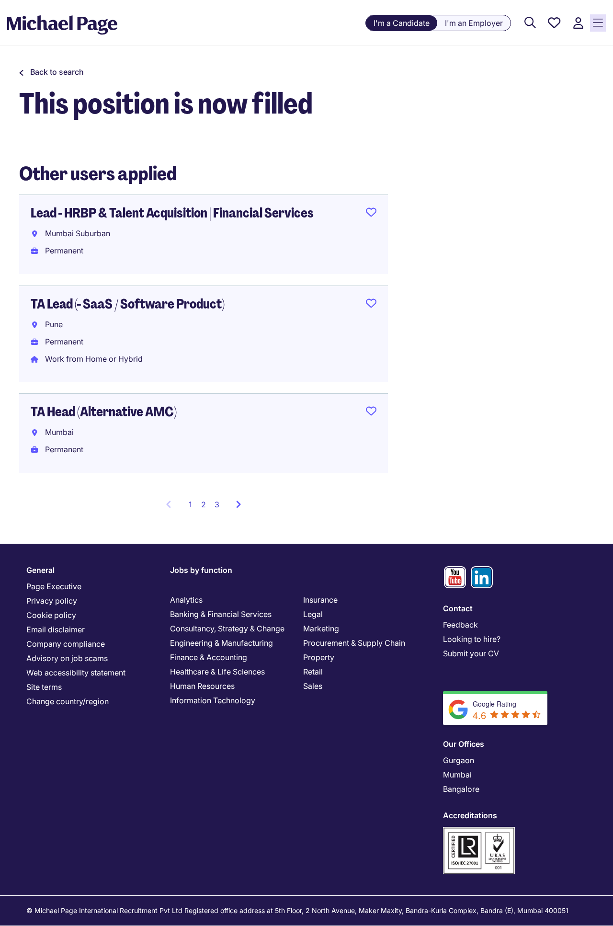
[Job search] (530, 23)
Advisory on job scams (67, 658)
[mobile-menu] (598, 23)
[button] (51, 72)
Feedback (460, 624)
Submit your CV (471, 653)
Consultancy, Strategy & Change (227, 628)
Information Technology (212, 700)
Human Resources (202, 686)
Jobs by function (201, 570)
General (40, 570)
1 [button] (193, 507)
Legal (313, 614)
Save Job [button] (371, 214)
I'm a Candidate (402, 23)
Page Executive (53, 586)
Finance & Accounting (208, 657)
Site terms (44, 687)
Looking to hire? (471, 639)
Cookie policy (51, 615)
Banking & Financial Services (221, 614)
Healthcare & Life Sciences (217, 671)
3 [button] (217, 504)
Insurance (320, 600)
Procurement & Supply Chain (354, 643)
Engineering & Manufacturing (221, 643)
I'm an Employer (474, 23)
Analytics (186, 600)
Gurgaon (458, 760)
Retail (313, 671)
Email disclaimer (55, 629)
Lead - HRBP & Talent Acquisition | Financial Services (172, 213)
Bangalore (461, 789)
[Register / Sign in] (578, 23)
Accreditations (470, 815)
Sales (312, 686)
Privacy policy (51, 601)
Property (318, 657)
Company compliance (65, 644)
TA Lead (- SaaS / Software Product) (128, 304)
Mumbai (457, 774)
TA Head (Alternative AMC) (104, 412)
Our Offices (463, 744)
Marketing (321, 628)
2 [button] (203, 504)
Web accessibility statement (75, 672)
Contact (458, 608)
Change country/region (67, 701)
